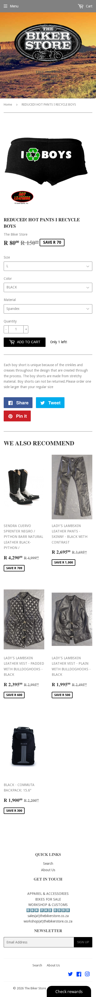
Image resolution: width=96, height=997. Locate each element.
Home (8, 104)
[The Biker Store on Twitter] (70, 975)
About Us (48, 870)
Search (48, 863)
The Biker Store (35, 988)
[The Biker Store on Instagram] (87, 975)
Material (10, 300)
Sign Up (83, 942)
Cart (88, 6)
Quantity (10, 321)
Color (8, 279)
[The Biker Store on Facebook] (78, 975)
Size (7, 257)
